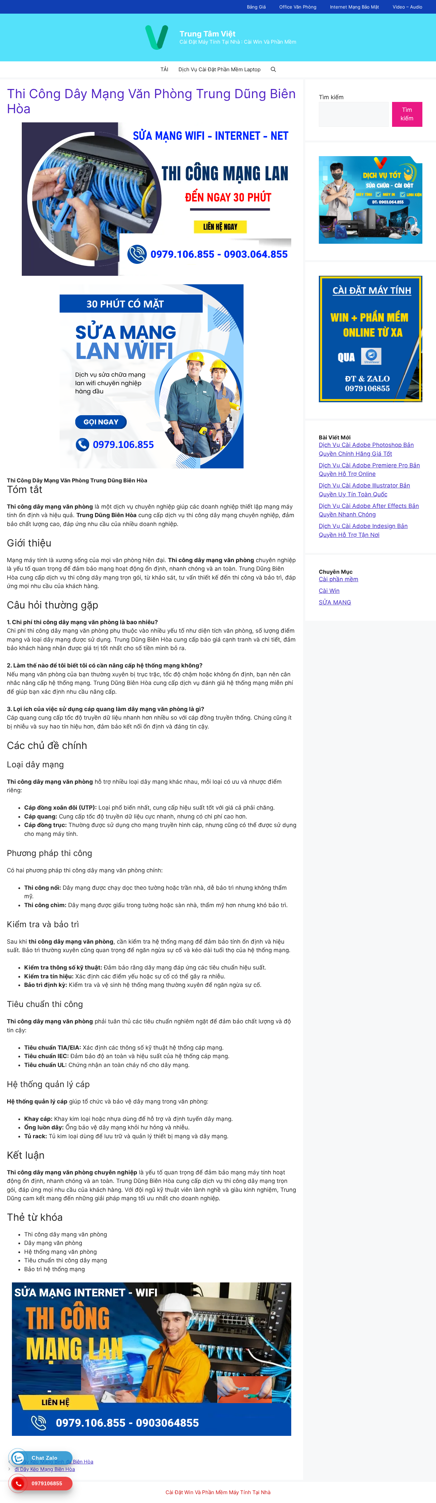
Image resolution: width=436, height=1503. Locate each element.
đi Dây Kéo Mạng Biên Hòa (45, 1469)
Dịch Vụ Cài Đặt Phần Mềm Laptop (219, 69)
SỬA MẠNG (335, 602)
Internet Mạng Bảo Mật (354, 7)
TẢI (164, 69)
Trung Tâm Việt (208, 33)
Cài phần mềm (338, 579)
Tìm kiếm (331, 97)
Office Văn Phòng (297, 7)
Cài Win (329, 590)
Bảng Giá (256, 7)
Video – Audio (407, 7)
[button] (273, 69)
